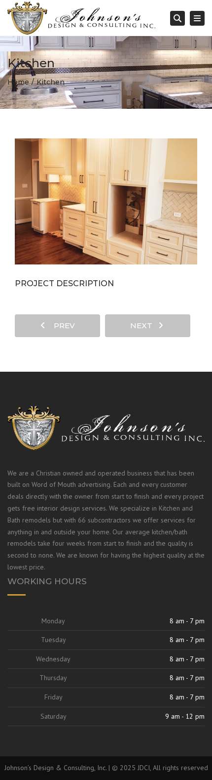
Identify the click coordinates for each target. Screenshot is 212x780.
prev (61, 325)
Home (18, 82)
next (144, 325)
